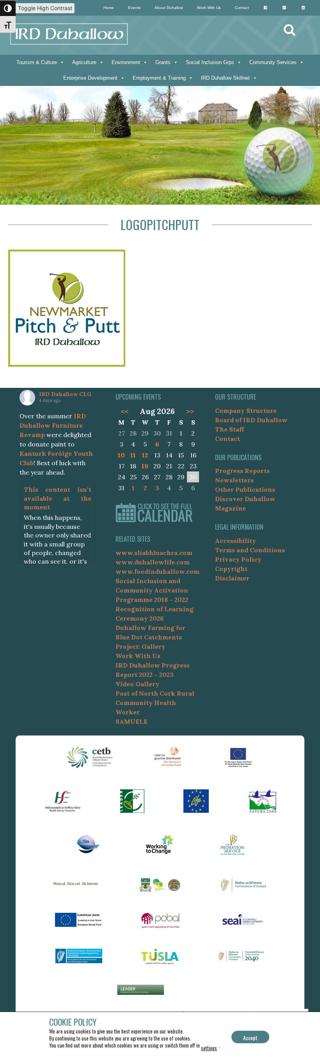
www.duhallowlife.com (153, 562)
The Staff (229, 429)
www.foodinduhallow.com (157, 571)
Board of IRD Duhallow (251, 420)
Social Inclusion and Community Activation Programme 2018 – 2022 (152, 590)
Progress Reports (242, 471)
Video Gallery (137, 684)
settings (209, 1048)
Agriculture (84, 62)
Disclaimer (232, 578)
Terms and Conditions (250, 550)
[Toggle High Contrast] (8, 8)
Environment (126, 62)
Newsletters (234, 480)
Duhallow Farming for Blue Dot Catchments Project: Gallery (150, 637)
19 (145, 466)
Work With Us (209, 7)
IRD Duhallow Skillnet (225, 78)
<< (124, 411)
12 (145, 455)
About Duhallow (169, 7)
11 (133, 455)
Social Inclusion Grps (210, 62)
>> (190, 411)
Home (108, 7)
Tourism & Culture (36, 62)
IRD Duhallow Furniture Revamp (53, 425)
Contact (242, 7)
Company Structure (246, 410)
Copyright (231, 569)
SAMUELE (132, 721)
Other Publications (245, 489)
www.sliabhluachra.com (154, 553)
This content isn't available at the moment (57, 498)
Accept (250, 1037)
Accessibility (235, 540)
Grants (163, 62)
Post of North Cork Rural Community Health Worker (155, 702)
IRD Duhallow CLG (65, 394)
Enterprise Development (90, 78)
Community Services (273, 62)
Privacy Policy (238, 559)
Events (134, 7)
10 (121, 455)
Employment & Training (159, 78)
